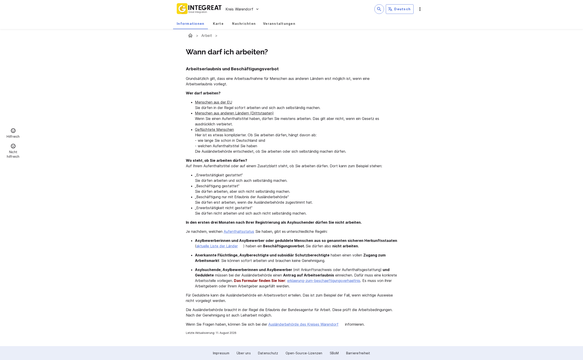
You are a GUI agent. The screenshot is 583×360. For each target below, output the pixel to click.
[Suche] (379, 9)
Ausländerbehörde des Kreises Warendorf (303, 324)
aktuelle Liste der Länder (217, 246)
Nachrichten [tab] (244, 23)
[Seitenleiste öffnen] (419, 9)
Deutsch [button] (402, 9)
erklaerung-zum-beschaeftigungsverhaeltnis (323, 280)
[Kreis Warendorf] (190, 35)
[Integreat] (199, 9)
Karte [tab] (218, 23)
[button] (13, 134)
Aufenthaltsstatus (239, 231)
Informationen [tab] (190, 23)
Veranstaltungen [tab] (279, 23)
